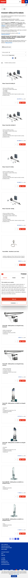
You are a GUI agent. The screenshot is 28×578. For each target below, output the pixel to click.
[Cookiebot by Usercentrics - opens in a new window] (21, 274)
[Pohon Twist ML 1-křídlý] (14, 200)
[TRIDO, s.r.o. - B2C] (3, 1)
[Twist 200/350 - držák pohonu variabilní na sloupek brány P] (14, 511)
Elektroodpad (4, 549)
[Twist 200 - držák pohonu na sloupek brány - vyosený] (14, 355)
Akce (2, 553)
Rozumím (14, 576)
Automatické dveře (5, 564)
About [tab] (23, 277)
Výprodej (3, 555)
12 (9, 52)
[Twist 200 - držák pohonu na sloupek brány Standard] (14, 317)
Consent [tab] (5, 277)
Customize (13, 303)
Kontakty (3, 559)
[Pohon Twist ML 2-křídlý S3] (14, 117)
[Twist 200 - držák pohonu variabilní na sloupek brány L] (14, 395)
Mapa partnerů (8, 42)
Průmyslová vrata (5, 562)
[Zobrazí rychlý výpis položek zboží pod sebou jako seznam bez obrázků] (15, 58)
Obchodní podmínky (5, 546)
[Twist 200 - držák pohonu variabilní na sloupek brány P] (14, 434)
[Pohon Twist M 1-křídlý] (14, 159)
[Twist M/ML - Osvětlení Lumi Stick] (14, 243)
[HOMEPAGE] (4, 9)
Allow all (14, 299)
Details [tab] (14, 277)
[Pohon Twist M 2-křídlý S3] (14, 75)
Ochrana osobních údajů (6, 547)
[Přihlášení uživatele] (19, 1)
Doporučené (11, 55)
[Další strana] (15, 539)
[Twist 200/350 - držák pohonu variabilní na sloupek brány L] (14, 474)
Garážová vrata (4, 561)
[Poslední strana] (18, 539)
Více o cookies (16, 574)
